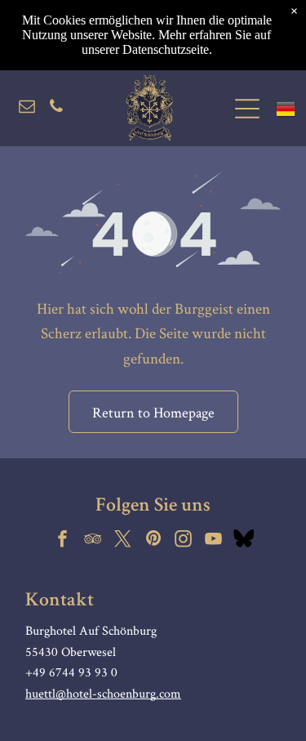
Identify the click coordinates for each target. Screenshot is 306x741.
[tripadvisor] (93, 540)
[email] (27, 108)
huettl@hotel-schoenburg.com (103, 693)
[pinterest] (153, 540)
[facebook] (63, 540)
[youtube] (214, 540)
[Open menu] (247, 108)
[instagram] (184, 540)
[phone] (56, 108)
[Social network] (244, 540)
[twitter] (123, 540)
